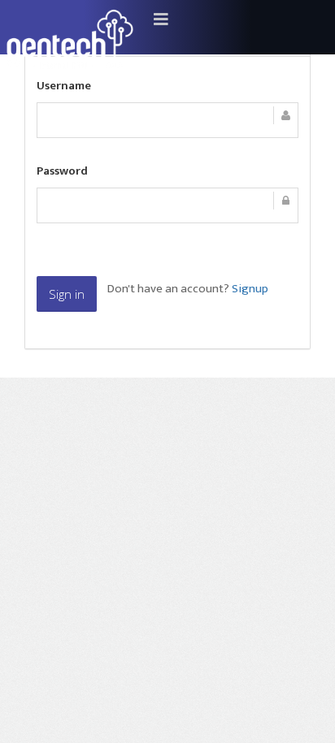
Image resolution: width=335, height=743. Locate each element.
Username (64, 87)
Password (62, 172)
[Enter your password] (167, 205)
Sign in (67, 294)
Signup (250, 289)
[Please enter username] (167, 120)
